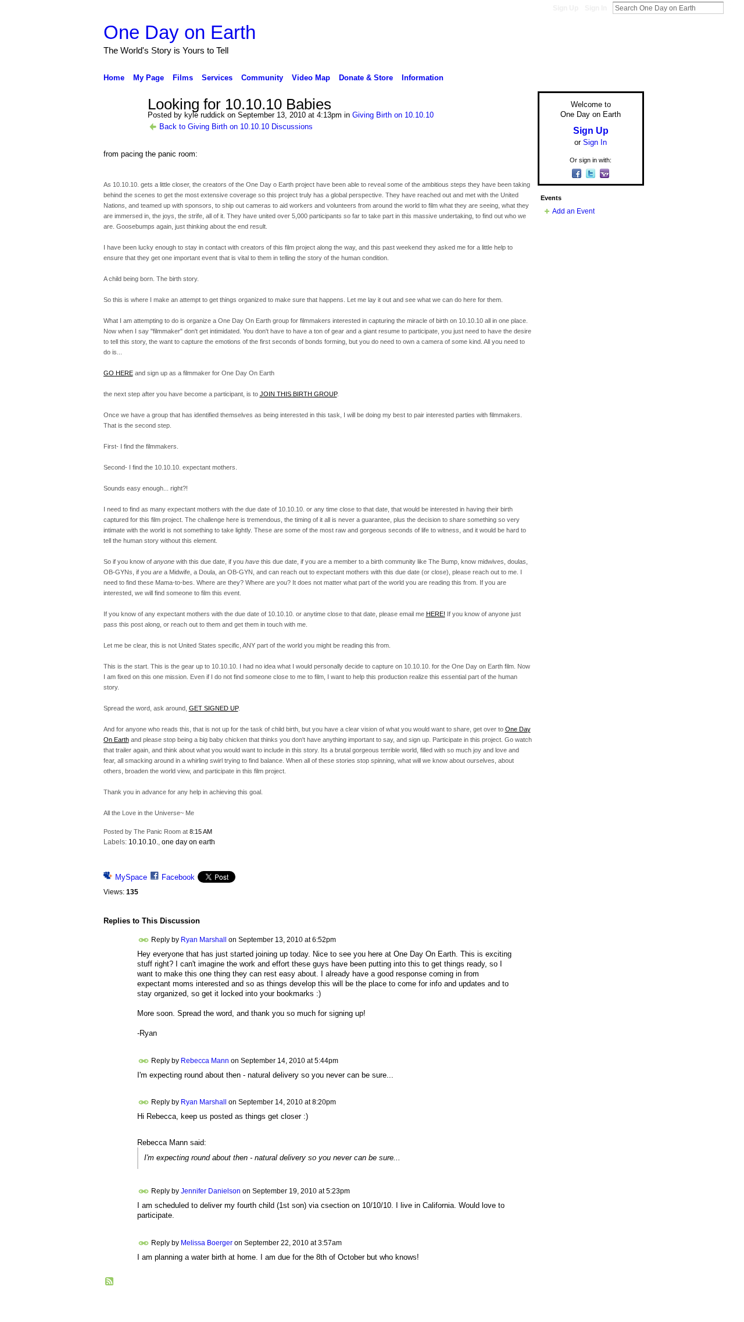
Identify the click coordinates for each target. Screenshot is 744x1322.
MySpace (131, 877)
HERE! (435, 613)
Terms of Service (618, 1309)
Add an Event (573, 211)
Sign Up (565, 8)
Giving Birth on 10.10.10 (393, 115)
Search (733, 7)
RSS (110, 1282)
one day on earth (188, 841)
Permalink (143, 940)
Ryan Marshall (204, 940)
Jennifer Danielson (211, 1191)
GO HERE (118, 372)
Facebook (178, 877)
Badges (512, 1309)
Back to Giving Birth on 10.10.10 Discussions (236, 126)
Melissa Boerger (207, 1242)
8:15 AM (200, 831)
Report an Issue (558, 1309)
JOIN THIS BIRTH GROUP (298, 393)
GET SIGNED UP (213, 708)
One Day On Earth (194, 1309)
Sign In (596, 8)
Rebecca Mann (205, 1061)
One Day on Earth (179, 32)
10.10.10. (143, 841)
